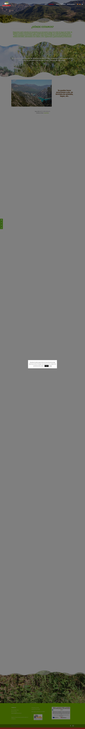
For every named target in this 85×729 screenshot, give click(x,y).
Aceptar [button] (46, 365)
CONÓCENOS (51, 4)
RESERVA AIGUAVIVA (71, 4)
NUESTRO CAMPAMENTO (61, 4)
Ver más (50, 365)
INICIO (46, 4)
